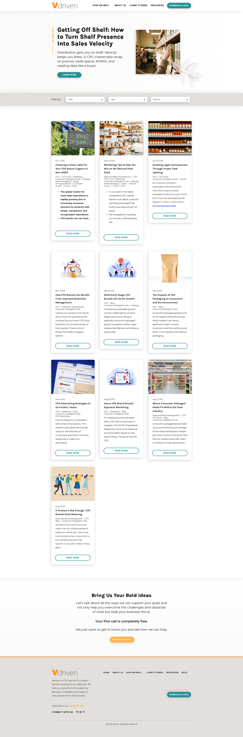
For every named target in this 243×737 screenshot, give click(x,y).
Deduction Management (73, 307)
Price (74, 186)
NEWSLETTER (76, 706)
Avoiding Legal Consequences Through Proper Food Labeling (170, 168)
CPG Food (66, 177)
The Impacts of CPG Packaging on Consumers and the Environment (168, 298)
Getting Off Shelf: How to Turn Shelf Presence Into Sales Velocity (90, 36)
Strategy (86, 179)
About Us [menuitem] (120, 5)
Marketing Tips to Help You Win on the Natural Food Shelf (120, 168)
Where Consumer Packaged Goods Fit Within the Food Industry (169, 407)
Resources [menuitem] (157, 5)
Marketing (78, 177)
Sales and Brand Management (117, 177)
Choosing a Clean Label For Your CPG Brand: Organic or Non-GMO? (71, 168)
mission (132, 184)
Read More (72, 233)
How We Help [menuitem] (101, 5)
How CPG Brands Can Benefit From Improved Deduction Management (72, 298)
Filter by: (56, 99)
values (76, 181)
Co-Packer (78, 184)
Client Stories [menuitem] (138, 5)
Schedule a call (179, 5)
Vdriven (116, 724)
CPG (57, 177)
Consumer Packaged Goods (67, 179)
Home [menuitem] (106, 672)
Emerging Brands (63, 184)
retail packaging (62, 181)
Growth (58, 186)
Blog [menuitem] (184, 672)
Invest (67, 186)
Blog (112, 303)
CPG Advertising (62, 416)
